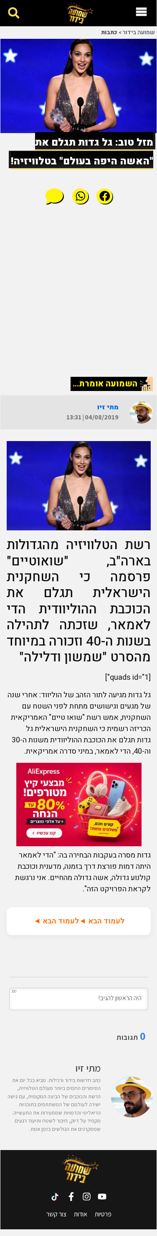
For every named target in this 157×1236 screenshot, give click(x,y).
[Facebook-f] (71, 1196)
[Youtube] (102, 1196)
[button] (13, 13)
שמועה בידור (139, 32)
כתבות (109, 32)
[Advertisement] (78, 290)
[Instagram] (86, 1196)
